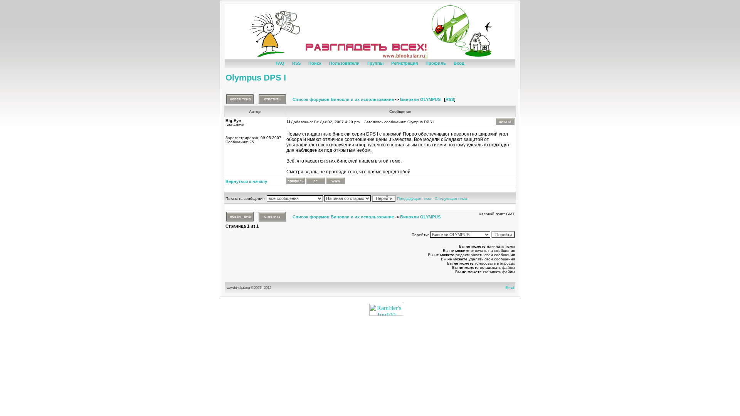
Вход (459, 63)
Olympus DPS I (255, 77)
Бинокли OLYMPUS (420, 99)
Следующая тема (451, 198)
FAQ (280, 63)
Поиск (314, 63)
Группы (375, 63)
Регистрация (404, 63)
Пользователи (344, 63)
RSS (296, 63)
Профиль (436, 63)
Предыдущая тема (414, 198)
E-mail (510, 287)
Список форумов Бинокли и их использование (343, 99)
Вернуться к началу (246, 181)
